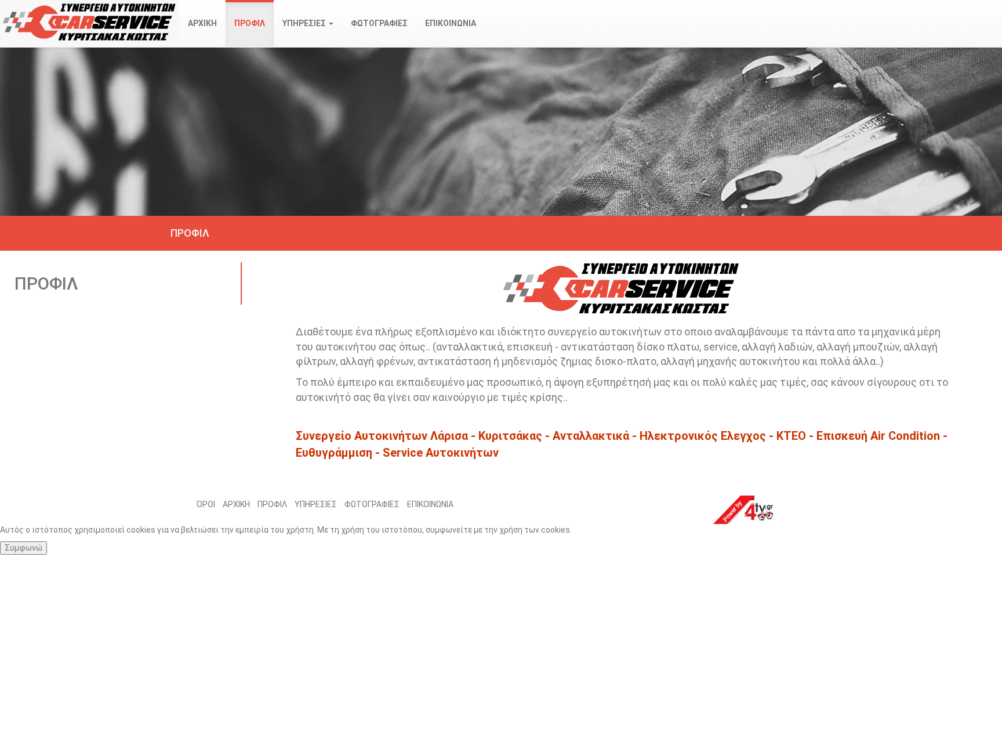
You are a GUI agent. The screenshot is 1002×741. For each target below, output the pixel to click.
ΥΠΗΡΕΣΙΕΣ (316, 504)
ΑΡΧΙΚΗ (202, 23)
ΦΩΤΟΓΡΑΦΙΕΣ (379, 23)
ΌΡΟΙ (206, 504)
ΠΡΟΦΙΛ (249, 23)
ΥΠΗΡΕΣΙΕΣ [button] (305, 23)
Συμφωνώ (23, 547)
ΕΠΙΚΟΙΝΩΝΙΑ (450, 23)
